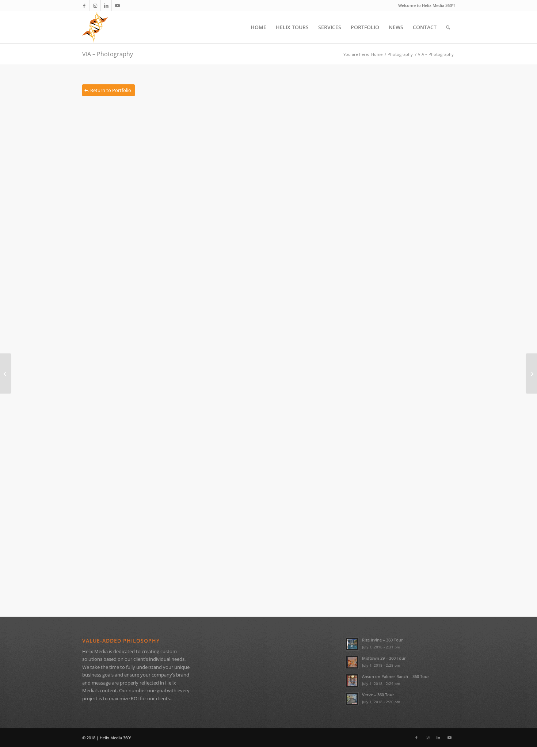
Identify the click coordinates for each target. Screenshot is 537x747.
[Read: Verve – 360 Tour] (352, 698)
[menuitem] (258, 27)
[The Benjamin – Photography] (5, 373)
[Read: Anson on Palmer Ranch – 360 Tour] (352, 680)
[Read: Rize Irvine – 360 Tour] (352, 644)
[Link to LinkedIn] (106, 5)
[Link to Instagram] (95, 5)
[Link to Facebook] (84, 5)
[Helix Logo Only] (95, 27)
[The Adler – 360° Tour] (531, 373)
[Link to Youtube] (117, 5)
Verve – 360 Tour (378, 694)
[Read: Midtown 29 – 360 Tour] (352, 662)
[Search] (448, 27)
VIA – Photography (107, 54)
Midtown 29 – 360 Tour (384, 658)
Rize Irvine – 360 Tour (382, 640)
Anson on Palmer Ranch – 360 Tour (395, 676)
